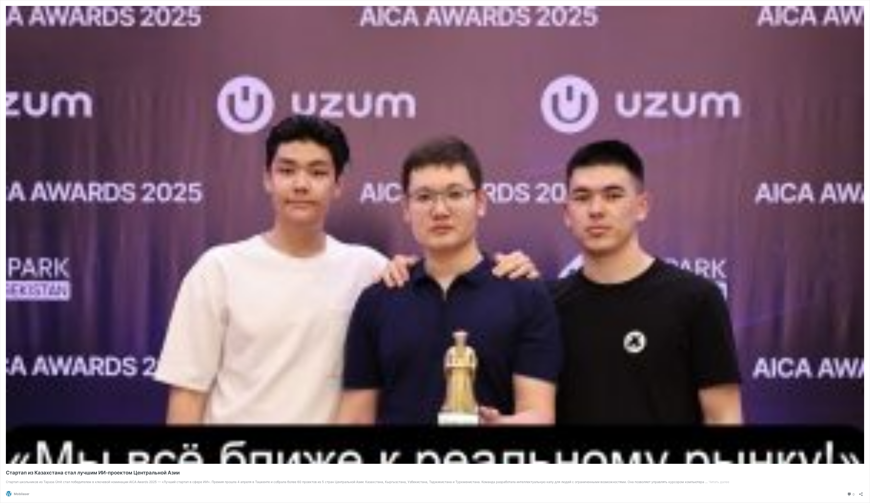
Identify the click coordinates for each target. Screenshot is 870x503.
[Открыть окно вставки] (861, 492)
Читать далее (719, 482)
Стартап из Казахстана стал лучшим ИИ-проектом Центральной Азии (93, 473)
